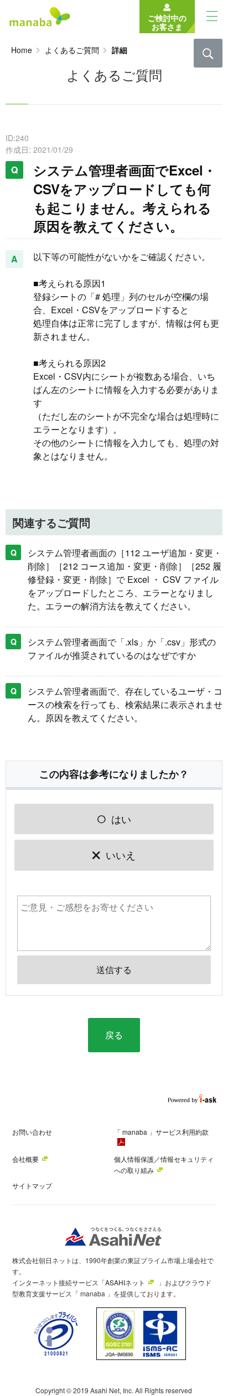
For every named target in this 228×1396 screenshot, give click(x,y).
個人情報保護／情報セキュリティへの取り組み (164, 1164)
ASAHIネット (125, 1282)
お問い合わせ (32, 1131)
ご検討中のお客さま (167, 21)
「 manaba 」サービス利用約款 (161, 1131)
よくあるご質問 (72, 49)
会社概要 (25, 1159)
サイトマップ (32, 1185)
